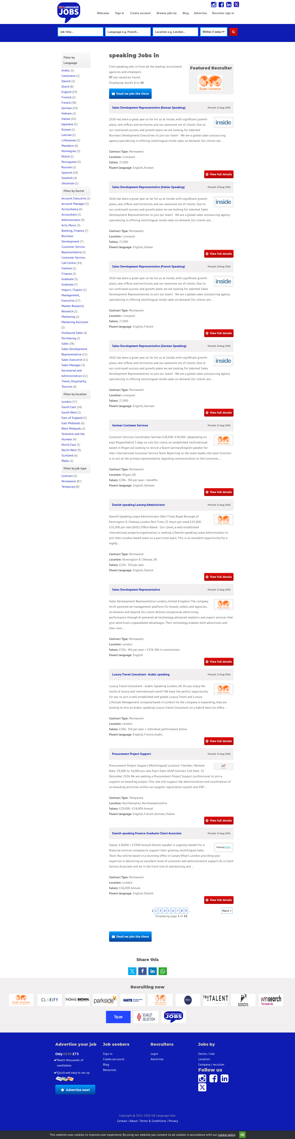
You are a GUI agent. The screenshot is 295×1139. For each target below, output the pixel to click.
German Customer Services (130, 425)
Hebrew (66, 113)
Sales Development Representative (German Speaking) (149, 346)
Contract (67, 476)
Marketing (68, 317)
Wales (65, 461)
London (66, 402)
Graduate (67, 279)
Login (154, 1054)
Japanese (67, 124)
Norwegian (68, 151)
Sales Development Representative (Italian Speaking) (148, 187)
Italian (65, 119)
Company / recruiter (211, 1064)
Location (204, 1059)
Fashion (66, 268)
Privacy (173, 1121)
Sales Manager (71, 365)
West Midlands (71, 429)
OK (242, 1135)
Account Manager (73, 204)
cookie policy (226, 1135)
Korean (66, 130)
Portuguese (69, 162)
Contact (122, 1121)
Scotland (67, 455)
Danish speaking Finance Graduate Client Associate (146, 833)
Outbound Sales (72, 333)
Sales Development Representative (136, 590)
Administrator (70, 220)
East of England (72, 418)
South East (68, 407)
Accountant (69, 214)
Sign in (119, 13)
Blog (186, 13)
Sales (65, 344)
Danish (66, 81)
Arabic (65, 70)
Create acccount (113, 1059)
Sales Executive (71, 360)
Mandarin (67, 146)
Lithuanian (68, 140)
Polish (65, 156)
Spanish (66, 173)
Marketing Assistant (74, 322)
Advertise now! (78, 1089)
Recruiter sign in (223, 13)
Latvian (66, 135)
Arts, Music (68, 225)
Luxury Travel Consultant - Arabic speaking (140, 674)
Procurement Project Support (131, 754)
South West (69, 412)
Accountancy (69, 209)
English (66, 92)
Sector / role (206, 1054)
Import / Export (72, 290)
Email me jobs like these (132, 94)
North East (68, 445)
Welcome (103, 13)
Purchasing (68, 338)
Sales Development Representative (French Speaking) (148, 266)
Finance (66, 274)
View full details (221, 174)
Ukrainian (67, 183)
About (134, 1121)
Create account (140, 13)
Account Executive (73, 198)
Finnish (66, 97)
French (66, 103)
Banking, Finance (72, 231)
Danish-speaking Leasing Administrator (138, 505)
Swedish (67, 178)
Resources (109, 1070)
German (66, 108)
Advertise (200, 13)
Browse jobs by (167, 13)
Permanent (68, 481)
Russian (66, 167)
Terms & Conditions (153, 1121)
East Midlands (70, 423)
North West (69, 450)
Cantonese (68, 76)
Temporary (68, 487)
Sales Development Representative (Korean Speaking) (148, 108)
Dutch (65, 87)
